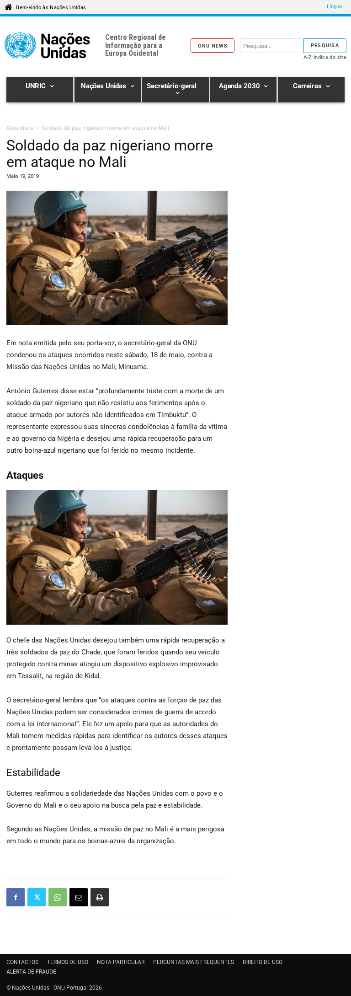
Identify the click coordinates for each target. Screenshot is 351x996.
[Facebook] (15, 897)
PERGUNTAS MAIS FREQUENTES (193, 962)
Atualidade (19, 128)
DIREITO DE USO (262, 962)
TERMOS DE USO (67, 962)
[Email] (78, 897)
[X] (36, 897)
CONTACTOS (22, 962)
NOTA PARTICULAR (120, 962)
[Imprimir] (99, 897)
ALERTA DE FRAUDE (31, 972)
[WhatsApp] (57, 897)
